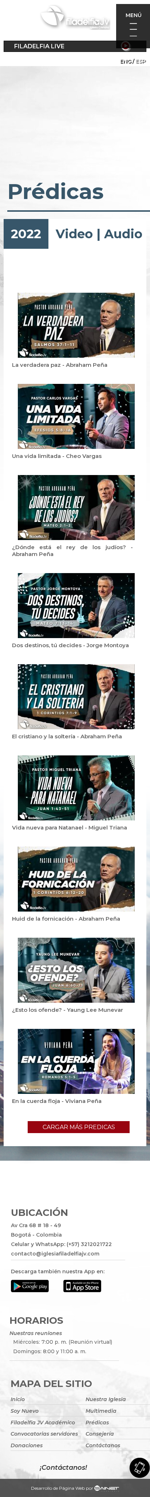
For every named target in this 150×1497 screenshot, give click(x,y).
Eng (125, 61)
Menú (134, 15)
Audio (123, 234)
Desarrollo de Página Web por (62, 1488)
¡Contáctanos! (63, 1468)
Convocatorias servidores (44, 1434)
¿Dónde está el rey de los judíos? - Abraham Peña (72, 550)
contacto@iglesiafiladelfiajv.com (55, 1253)
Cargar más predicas (79, 1127)
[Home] (75, 18)
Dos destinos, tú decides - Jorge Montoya (70, 645)
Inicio (18, 1399)
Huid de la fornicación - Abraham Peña (66, 918)
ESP (140, 61)
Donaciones (27, 1445)
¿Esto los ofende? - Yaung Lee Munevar (67, 1009)
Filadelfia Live (39, 46)
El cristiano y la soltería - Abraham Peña (67, 736)
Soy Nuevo (25, 1411)
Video (74, 234)
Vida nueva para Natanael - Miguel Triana (69, 827)
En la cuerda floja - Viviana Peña (57, 1101)
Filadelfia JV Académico (43, 1422)
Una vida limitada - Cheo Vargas (57, 456)
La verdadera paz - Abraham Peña (59, 364)
